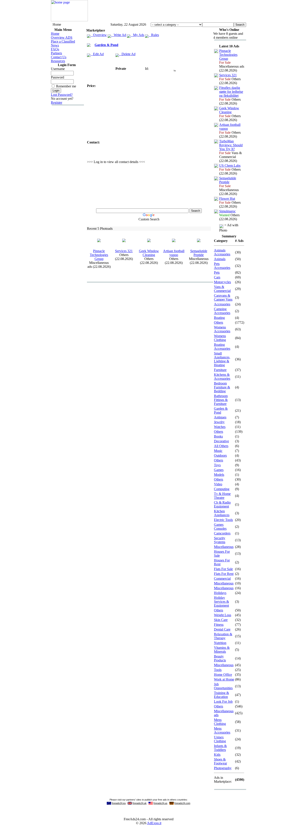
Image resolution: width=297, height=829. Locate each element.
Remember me (66, 86)
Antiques (220, 417)
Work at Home (224, 679)
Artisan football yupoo (173, 253)
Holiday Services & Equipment (221, 601)
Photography (223, 768)
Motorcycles (222, 282)
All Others (221, 446)
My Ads (137, 35)
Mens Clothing (220, 722)
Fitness (219, 624)
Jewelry (219, 422)
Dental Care (222, 629)
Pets (217, 272)
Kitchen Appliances (221, 513)
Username (58, 69)
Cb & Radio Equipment (222, 504)
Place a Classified (63, 41)
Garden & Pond (106, 45)
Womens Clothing (220, 338)
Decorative (221, 441)
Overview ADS (61, 37)
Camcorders (222, 533)
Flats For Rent (224, 574)
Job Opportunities (223, 686)
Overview (98, 35)
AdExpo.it (154, 823)
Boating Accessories (222, 346)
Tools (218, 670)
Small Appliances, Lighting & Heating (222, 359)
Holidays (220, 593)
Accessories (222, 304)
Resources (58, 61)
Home (55, 33)
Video (218, 484)
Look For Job (223, 701)
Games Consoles (220, 526)
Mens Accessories (222, 730)
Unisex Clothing (220, 739)
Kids (217, 754)
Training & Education (221, 695)
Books (218, 436)
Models (219, 474)
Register (56, 102)
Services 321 (124, 251)
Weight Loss (222, 615)
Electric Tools (223, 520)
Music (218, 451)
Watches (219, 427)
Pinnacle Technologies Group (99, 255)
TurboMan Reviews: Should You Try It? (231, 145)
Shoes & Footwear (220, 761)
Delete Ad (127, 54)
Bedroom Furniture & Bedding (222, 387)
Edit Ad (97, 54)
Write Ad (118, 35)
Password (57, 77)
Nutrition (220, 643)
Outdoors (220, 455)
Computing (221, 489)
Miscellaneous (224, 547)
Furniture (220, 370)
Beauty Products (220, 658)
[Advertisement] (167, 11)
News (55, 45)
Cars (217, 277)
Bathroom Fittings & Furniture (221, 400)
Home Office (223, 674)
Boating (219, 318)
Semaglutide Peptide (198, 253)
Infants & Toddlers (220, 748)
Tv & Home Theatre (222, 495)
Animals (219, 259)
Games (219, 470)
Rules (153, 35)
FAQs (55, 49)
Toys (217, 465)
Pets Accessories (222, 266)
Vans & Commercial (222, 289)
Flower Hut (227, 198)
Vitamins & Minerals (222, 649)
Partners (56, 53)
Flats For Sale (223, 569)
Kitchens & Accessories (222, 376)
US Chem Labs (229, 165)
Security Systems (219, 540)
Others (218, 322)
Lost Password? (62, 95)
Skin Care (221, 620)
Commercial (222, 578)
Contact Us (58, 57)
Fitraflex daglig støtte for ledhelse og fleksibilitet (231, 91)
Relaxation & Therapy (223, 636)
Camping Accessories (222, 311)
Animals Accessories (222, 252)
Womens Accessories (222, 329)
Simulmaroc (227, 211)
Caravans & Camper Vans (223, 297)
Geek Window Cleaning (149, 253)
